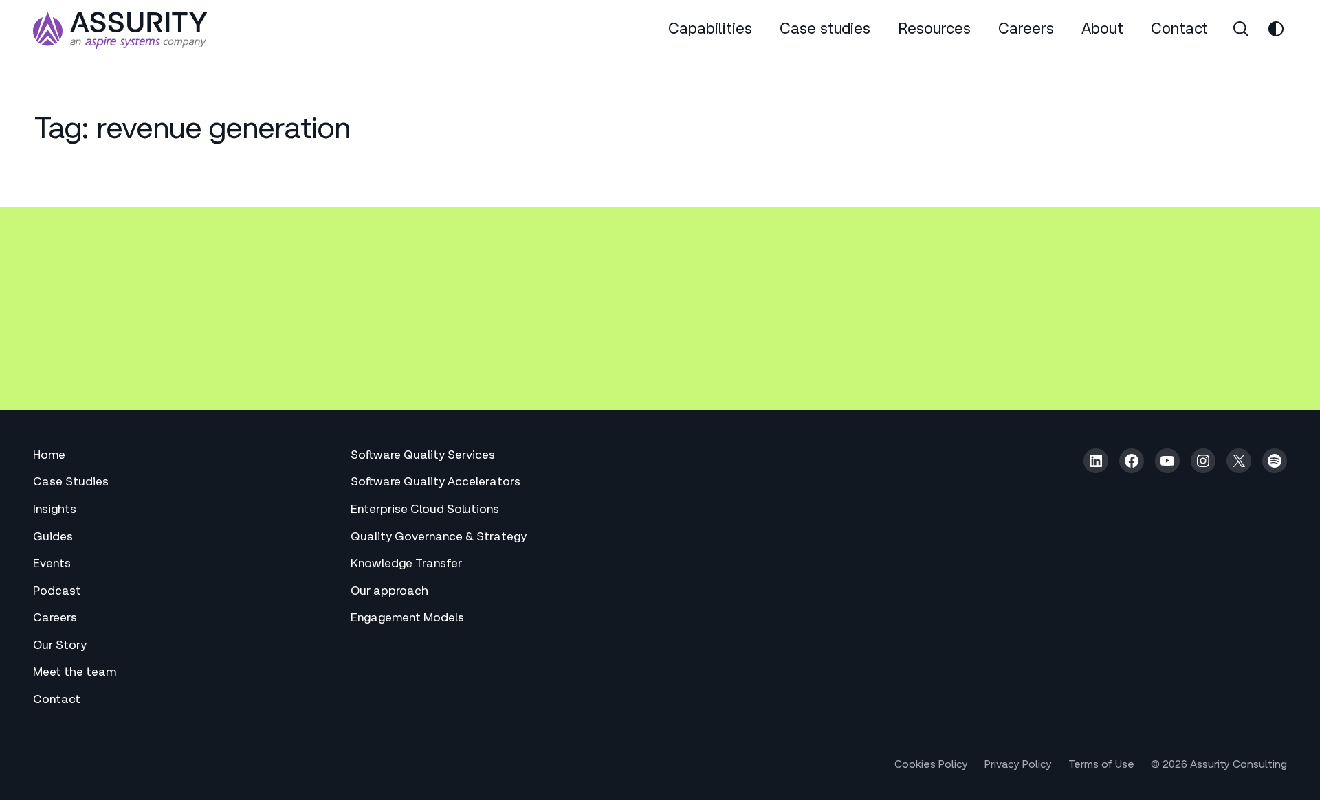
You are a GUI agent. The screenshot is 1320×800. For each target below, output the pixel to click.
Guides (53, 538)
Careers (1026, 30)
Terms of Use (1101, 765)
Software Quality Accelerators (435, 483)
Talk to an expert (114, 349)
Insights (54, 510)
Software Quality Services (423, 456)
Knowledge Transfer (406, 565)
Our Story (60, 646)
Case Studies (71, 483)
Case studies (825, 30)
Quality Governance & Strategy (439, 538)
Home (49, 456)
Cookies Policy (931, 765)
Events (52, 565)
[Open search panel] (1240, 29)
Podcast (57, 592)
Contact (1179, 30)
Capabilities (710, 30)
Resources (934, 30)
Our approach (389, 592)
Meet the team (74, 673)
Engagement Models (407, 619)
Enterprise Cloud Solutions (425, 510)
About (1102, 30)
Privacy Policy (1018, 765)
